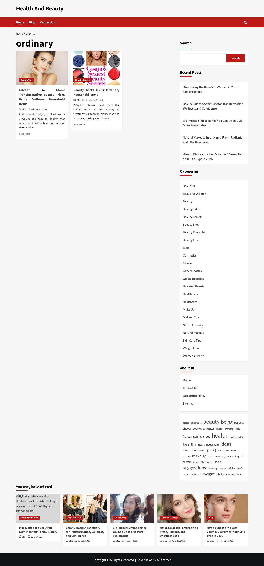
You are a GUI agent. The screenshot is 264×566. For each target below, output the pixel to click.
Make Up (188, 309)
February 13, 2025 (39, 109)
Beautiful (189, 186)
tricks (231, 468)
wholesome (223, 474)
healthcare (236, 436)
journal (210, 450)
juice (218, 450)
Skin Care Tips (192, 340)
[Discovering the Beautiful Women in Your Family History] (38, 508)
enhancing (228, 428)
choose (187, 428)
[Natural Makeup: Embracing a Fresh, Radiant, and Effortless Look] (179, 508)
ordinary (220, 456)
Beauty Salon (191, 209)
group (206, 436)
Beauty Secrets (82, 80)
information (190, 450)
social (218, 461)
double (218, 428)
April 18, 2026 (178, 541)
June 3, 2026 (84, 541)
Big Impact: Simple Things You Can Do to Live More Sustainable (212, 123)
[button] (245, 22)
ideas (225, 444)
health (219, 435)
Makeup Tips (191, 317)
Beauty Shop (191, 224)
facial (238, 428)
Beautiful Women (194, 193)
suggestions (194, 467)
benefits (239, 422)
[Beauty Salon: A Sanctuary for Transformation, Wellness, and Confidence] (85, 508)
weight (209, 474)
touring (223, 468)
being (227, 422)
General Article (193, 271)
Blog (32, 22)
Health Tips (190, 294)
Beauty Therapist (194, 232)
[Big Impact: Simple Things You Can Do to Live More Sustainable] (132, 508)
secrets (187, 461)
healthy (190, 444)
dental (210, 428)
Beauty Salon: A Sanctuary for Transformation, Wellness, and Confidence (213, 106)
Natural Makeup (193, 332)
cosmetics (199, 428)
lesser (233, 450)
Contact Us (47, 22)
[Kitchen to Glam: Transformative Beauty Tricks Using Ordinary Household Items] (42, 68)
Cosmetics (190, 255)
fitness (187, 436)
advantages (196, 423)
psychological (235, 456)
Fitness (187, 263)
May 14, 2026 (131, 541)
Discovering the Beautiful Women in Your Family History (210, 89)
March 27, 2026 (226, 541)
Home (20, 22)
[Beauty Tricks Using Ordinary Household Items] (96, 68)
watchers (196, 474)
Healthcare (190, 301)
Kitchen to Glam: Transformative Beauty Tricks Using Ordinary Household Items (42, 97)
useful (240, 468)
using (186, 474)
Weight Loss (191, 348)
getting (197, 436)
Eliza (24, 109)
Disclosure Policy (194, 395)
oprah (210, 456)
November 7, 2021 (94, 100)
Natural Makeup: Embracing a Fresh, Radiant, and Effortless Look (212, 140)
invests (202, 450)
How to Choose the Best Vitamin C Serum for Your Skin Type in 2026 (212, 156)
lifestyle (187, 456)
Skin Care (207, 461)
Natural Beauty (193, 325)
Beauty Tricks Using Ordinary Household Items (96, 92)
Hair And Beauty (194, 286)
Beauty (187, 201)
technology (213, 468)
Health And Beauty (40, 8)
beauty (211, 421)
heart (201, 444)
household (212, 444)
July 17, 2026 (37, 537)
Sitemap (188, 403)
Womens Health (193, 356)
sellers (196, 462)
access (186, 423)
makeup (199, 455)
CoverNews (144, 560)
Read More (24, 133)
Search (186, 43)
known (226, 450)
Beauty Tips (26, 80)
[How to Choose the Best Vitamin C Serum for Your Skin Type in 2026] (226, 508)
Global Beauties (193, 278)
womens (236, 474)
